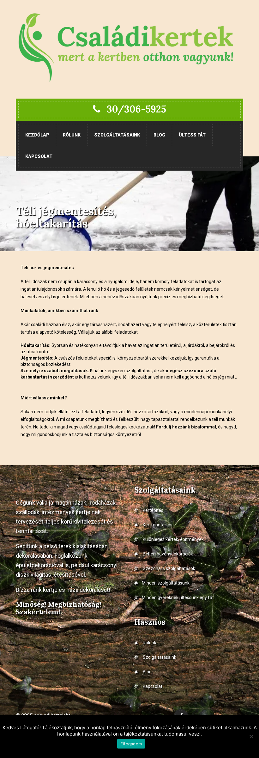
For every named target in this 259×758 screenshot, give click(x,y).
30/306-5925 (136, 109)
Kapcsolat (38, 156)
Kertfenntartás (157, 524)
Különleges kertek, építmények (173, 539)
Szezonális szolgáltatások (168, 568)
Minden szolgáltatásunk (166, 582)
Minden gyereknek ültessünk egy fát (178, 597)
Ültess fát (192, 134)
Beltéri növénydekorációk (167, 553)
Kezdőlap (37, 134)
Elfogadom (131, 743)
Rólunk (72, 134)
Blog (159, 134)
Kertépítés (152, 510)
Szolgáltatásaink (117, 134)
